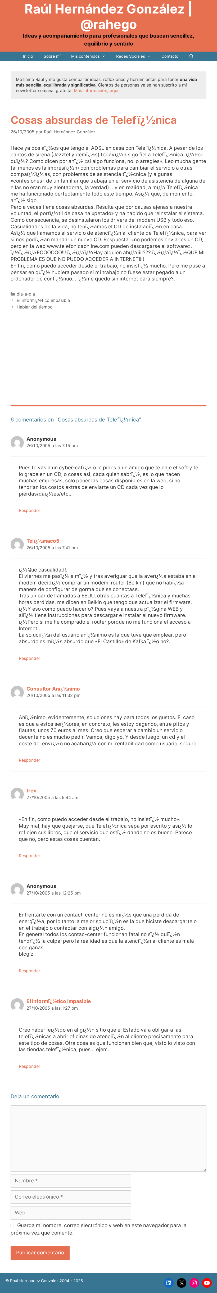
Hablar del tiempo (35, 307)
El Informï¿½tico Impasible (58, 1001)
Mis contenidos (85, 56)
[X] (181, 1283)
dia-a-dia (26, 294)
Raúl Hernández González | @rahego (108, 16)
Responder (29, 510)
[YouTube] (207, 1283)
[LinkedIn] (169, 1283)
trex (31, 791)
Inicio (28, 56)
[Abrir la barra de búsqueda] (191, 56)
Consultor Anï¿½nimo (53, 689)
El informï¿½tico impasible (43, 300)
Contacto (169, 56)
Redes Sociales (130, 56)
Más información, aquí (96, 90)
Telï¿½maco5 (42, 541)
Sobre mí (52, 56)
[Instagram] (194, 1283)
